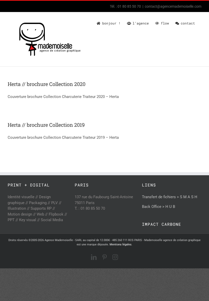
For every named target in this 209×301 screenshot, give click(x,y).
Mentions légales (121, 244)
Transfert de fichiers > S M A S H (169, 197)
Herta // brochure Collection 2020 (46, 84)
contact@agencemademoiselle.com (173, 6)
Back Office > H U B (158, 206)
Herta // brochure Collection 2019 (46, 124)
